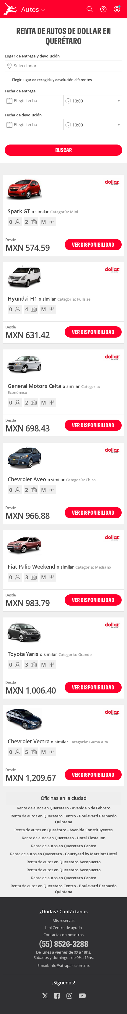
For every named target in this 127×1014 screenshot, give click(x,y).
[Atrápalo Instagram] (69, 996)
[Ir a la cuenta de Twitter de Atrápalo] (45, 996)
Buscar (63, 150)
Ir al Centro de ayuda (63, 927)
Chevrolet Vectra (38, 742)
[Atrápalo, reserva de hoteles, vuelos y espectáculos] (10, 9)
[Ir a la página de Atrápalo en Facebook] (57, 996)
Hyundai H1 (32, 299)
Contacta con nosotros (63, 935)
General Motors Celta (44, 386)
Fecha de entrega (20, 91)
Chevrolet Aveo (36, 479)
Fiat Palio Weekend (41, 567)
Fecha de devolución (23, 115)
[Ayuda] (103, 9)
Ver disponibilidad (93, 244)
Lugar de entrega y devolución (32, 56)
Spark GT (28, 211)
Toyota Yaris (32, 654)
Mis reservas (63, 920)
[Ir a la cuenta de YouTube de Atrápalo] (82, 996)
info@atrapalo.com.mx (70, 965)
